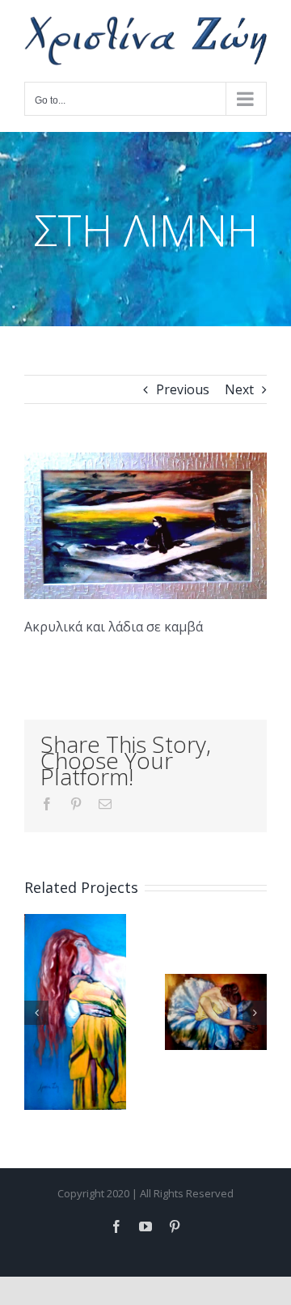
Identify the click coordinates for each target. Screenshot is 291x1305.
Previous (182, 389)
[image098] (145, 459)
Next (239, 389)
